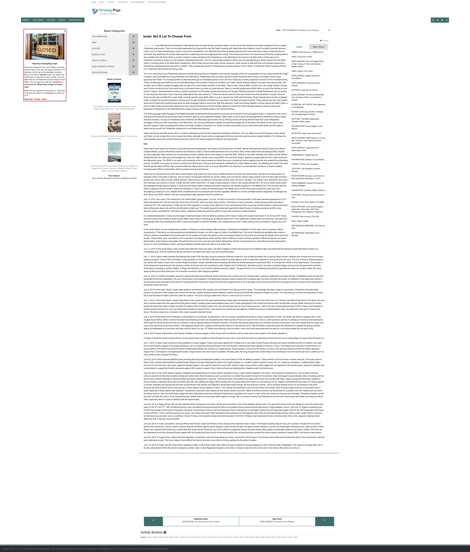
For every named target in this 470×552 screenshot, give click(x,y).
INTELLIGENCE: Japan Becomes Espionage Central (305, 148)
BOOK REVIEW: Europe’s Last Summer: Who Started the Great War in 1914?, (308, 177)
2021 (177, 537)
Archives (325, 40)
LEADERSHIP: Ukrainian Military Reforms (308, 190)
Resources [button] (75, 20)
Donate (37, 99)
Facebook (49, 93)
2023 (166, 537)
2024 (161, 537)
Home (93, 2)
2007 (252, 537)
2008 (247, 537)
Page (110, 11)
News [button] (25, 20)
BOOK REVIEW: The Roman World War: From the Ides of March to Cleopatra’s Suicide (308, 97)
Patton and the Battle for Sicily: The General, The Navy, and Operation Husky (114, 137)
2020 (182, 537)
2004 (268, 537)
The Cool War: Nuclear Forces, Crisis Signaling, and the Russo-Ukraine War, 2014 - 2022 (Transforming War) (114, 107)
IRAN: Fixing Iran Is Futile (302, 56)
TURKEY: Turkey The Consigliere (305, 164)
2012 (225, 537)
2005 (263, 537)
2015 (209, 537)
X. (28, 95)
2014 (215, 537)
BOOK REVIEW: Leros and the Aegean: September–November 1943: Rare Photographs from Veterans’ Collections (307, 209)
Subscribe (28, 99)
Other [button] (61, 20)
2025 (155, 537)
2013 (220, 537)
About (101, 2)
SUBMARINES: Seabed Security (305, 154)
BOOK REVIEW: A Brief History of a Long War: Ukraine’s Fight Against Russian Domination (308, 140)
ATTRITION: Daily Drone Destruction (306, 133)
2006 (258, 537)
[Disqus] (239, 483)
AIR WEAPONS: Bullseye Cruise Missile (308, 159)
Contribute (123, 2)
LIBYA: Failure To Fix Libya (302, 71)
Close (44, 99)
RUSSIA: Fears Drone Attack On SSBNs (308, 202)
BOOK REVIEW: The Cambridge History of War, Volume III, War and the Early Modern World (308, 64)
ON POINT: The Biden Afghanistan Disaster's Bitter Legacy (305, 120)
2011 (231, 537)
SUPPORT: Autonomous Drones (305, 90)
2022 (171, 537)
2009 (241, 537)
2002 (279, 537)
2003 (274, 537)
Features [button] (38, 20)
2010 (236, 537)
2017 (198, 537)
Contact (111, 2)
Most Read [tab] (318, 46)
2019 (188, 537)
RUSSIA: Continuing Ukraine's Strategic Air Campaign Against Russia (307, 112)
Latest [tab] (299, 46)
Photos (51, 20)
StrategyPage (18, 549)
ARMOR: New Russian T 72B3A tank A (307, 52)
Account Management (157, 2)
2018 (193, 537)
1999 (295, 537)
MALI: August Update (300, 221)
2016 (204, 537)
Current (149, 537)
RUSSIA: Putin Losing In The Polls (305, 216)
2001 (285, 537)
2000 (290, 537)
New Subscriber (138, 2)
